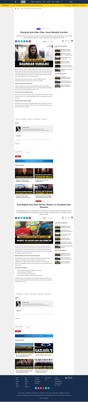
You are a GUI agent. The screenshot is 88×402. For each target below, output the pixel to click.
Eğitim (26, 379)
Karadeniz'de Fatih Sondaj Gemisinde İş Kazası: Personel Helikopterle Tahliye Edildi (23, 196)
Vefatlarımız (27, 386)
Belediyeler (38, 1)
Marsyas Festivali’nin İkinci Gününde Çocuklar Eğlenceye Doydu (24, 371)
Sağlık (17, 383)
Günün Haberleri (48, 377)
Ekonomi (57, 1)
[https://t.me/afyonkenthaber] (48, 388)
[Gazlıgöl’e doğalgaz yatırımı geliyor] (43, 348)
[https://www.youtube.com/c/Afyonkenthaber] (41, 388)
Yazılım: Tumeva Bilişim (43, 398)
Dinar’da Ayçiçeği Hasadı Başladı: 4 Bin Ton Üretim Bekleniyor (24, 355)
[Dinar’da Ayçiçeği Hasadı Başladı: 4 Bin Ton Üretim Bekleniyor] (24, 348)
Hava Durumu (57, 379)
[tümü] (61, 1)
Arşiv (46, 379)
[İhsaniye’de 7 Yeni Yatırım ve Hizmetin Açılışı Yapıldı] (43, 364)
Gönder (18, 156)
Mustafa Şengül (25, 127)
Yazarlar (83, 5)
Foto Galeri (76, 5)
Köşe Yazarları (37, 381)
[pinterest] (30, 41)
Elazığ (23, 96)
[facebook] (16, 41)
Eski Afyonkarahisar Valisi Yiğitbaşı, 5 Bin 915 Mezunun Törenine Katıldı (43, 196)
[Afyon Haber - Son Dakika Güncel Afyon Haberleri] (23, 1)
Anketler (56, 377)
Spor (53, 1)
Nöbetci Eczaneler (58, 383)
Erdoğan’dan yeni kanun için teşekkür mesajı (41, 181)
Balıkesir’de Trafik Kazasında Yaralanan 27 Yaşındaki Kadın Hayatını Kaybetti (22, 181)
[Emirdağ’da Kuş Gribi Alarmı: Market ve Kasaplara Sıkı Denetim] (34, 232)
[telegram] (24, 41)
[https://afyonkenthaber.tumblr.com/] (43, 388)
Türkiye (22, 8)
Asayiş (44, 1)
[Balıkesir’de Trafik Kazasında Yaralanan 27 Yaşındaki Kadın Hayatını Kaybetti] (24, 173)
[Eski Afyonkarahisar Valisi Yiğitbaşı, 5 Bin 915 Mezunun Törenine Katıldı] (43, 189)
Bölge (26, 377)
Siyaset (48, 1)
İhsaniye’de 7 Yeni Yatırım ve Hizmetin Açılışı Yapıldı (41, 371)
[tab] (18, 135)
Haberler (18, 8)
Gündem (32, 1)
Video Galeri (68, 5)
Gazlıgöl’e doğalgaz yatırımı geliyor (43, 354)
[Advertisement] (44, 18)
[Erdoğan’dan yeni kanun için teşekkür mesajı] (43, 173)
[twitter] (19, 41)
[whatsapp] (21, 41)
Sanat (26, 383)
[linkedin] (27, 41)
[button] (11, 5)
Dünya (17, 379)
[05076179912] (46, 388)
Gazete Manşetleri (58, 381)
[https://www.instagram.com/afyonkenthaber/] (38, 388)
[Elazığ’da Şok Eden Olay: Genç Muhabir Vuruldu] (34, 55)
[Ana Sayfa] (15, 8)
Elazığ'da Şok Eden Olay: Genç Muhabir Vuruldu (33, 8)
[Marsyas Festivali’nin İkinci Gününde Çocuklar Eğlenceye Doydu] (24, 364)
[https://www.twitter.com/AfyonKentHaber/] (36, 388)
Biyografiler (37, 383)
